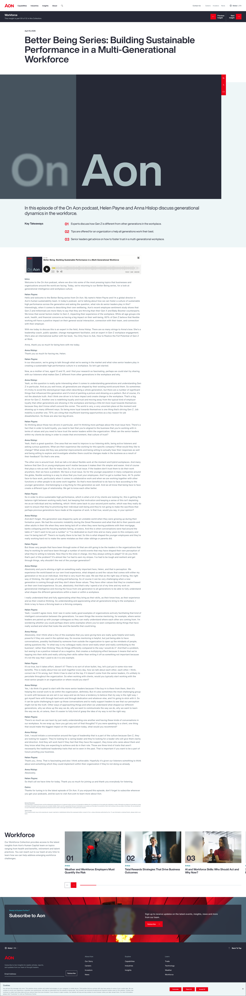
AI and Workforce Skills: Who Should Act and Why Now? (212, 871)
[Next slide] (73, 885)
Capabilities (22, 5)
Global (237, 6)
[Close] (243, 989)
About (54, 5)
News (223, 6)
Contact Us (197, 6)
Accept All (202, 989)
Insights (45, 5)
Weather (168, 970)
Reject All (189, 989)
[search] (62, 5)
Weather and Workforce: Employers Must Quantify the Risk (90, 871)
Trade (167, 961)
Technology (170, 965)
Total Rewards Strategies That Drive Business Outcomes (152, 871)
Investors (216, 6)
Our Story (89, 961)
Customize (175, 989)
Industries (34, 5)
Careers (208, 6)
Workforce (11, 15)
